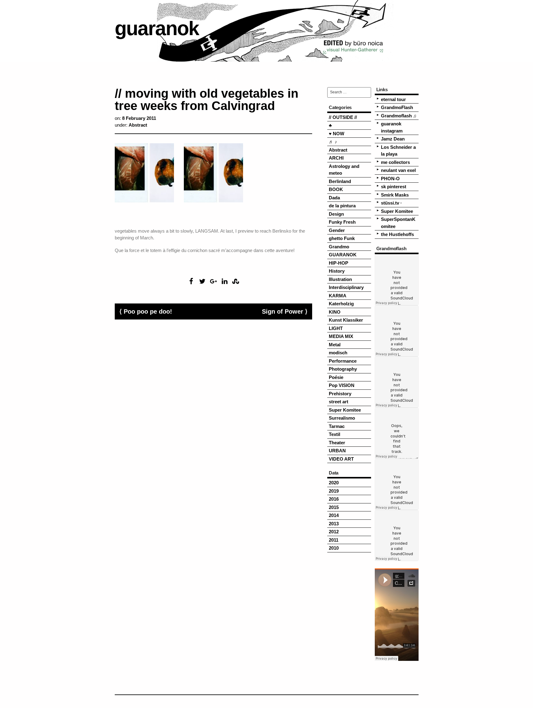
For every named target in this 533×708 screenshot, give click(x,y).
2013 (334, 523)
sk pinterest (393, 186)
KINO (335, 312)
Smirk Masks (395, 194)
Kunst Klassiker (346, 320)
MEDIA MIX (341, 336)
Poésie (336, 377)
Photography (343, 369)
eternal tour (393, 99)
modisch (338, 352)
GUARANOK (343, 254)
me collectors (395, 162)
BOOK (336, 189)
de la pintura (342, 205)
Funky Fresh (342, 222)
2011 (333, 540)
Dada (334, 197)
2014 (334, 515)
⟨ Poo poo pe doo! (145, 311)
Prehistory (340, 393)
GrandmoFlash (397, 107)
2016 (334, 499)
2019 (334, 491)
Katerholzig (341, 303)
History (337, 271)
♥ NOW (336, 133)
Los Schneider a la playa (398, 150)
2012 (334, 531)
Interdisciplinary (346, 287)
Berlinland (340, 181)
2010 (334, 548)
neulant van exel (398, 170)
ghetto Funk (342, 238)
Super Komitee (345, 410)
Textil (334, 434)
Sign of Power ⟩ (285, 311)
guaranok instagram (392, 127)
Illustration (340, 279)
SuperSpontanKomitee (398, 223)
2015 (334, 507)
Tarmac (337, 426)
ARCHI (336, 158)
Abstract (138, 125)
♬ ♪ (333, 141)
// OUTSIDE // (343, 117)
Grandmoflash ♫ (398, 115)
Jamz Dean (393, 138)
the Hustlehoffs (397, 234)
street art (338, 401)
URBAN (337, 450)
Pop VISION (341, 385)
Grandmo (339, 246)
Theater (337, 442)
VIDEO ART (341, 459)
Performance (343, 361)
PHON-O (390, 178)
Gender (337, 230)
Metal (335, 344)
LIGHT (336, 328)
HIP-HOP (338, 263)
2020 (334, 482)
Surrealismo (342, 418)
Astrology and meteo (344, 170)
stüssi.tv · (391, 202)
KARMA (337, 295)
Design (336, 214)
